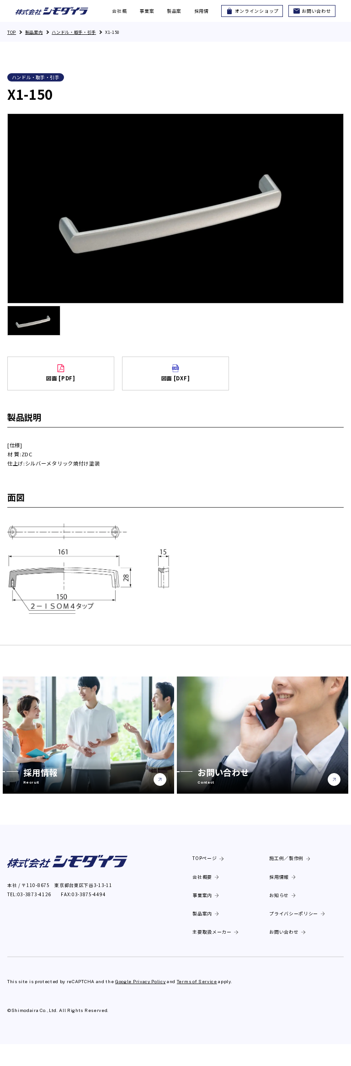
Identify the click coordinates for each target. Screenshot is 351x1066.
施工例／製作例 (286, 858)
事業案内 (202, 895)
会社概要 (202, 876)
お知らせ (279, 895)
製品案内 (34, 32)
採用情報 (279, 876)
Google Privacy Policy (140, 981)
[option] (175, 208)
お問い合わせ (316, 10)
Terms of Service (197, 981)
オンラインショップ (257, 10)
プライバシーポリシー (293, 913)
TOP (11, 32)
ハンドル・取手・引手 (74, 32)
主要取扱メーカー (211, 931)
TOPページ (204, 858)
